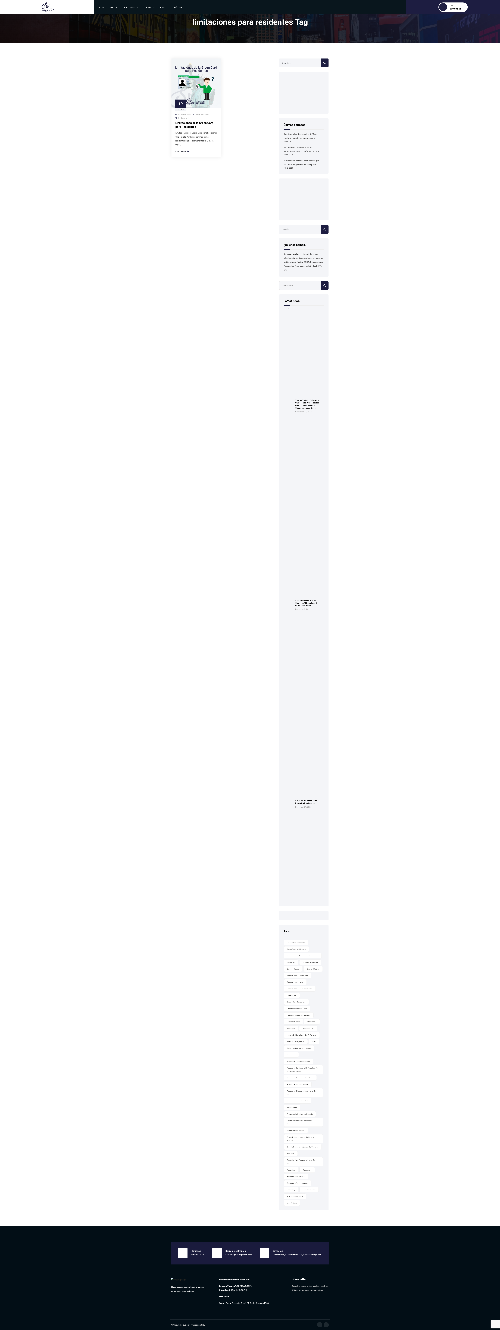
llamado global (293, 1022)
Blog (198, 114)
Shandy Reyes (185, 114)
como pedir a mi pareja (296, 949)
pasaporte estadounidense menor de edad (301, 1092)
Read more (180, 151)
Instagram (205, 114)
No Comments (183, 118)
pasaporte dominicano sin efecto (300, 1078)
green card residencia (296, 1002)
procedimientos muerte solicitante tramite (300, 1138)
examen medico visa (295, 982)
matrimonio (311, 1022)
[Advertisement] (304, 92)
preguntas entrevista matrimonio (300, 1114)
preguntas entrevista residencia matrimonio (299, 1122)
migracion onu (308, 1028)
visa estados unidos (295, 1196)
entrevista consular (310, 962)
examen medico (313, 969)
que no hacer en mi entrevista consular (302, 1147)
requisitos (291, 1170)
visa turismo (292, 1203)
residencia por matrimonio (297, 1183)
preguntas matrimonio (295, 1130)
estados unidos (293, 969)
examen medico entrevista (297, 975)
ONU (314, 1042)
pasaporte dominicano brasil (298, 1061)
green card (291, 995)
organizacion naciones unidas (299, 1048)
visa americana (309, 1190)
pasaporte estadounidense (297, 1084)
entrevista (291, 962)
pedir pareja (292, 1107)
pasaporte (291, 1055)
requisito (290, 1153)
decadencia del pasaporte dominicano (302, 956)
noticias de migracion (295, 1042)
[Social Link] (319, 1324)
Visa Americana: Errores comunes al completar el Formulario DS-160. (306, 603)
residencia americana (296, 1176)
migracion (291, 1028)
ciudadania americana (296, 942)
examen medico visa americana (299, 989)
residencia (307, 1170)
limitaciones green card (297, 1008)
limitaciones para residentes (298, 1015)
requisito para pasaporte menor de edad (301, 1161)
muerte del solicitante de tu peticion (301, 1035)
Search (325, 285)
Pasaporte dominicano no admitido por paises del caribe (302, 1069)
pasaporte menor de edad (297, 1101)
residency (291, 1190)
